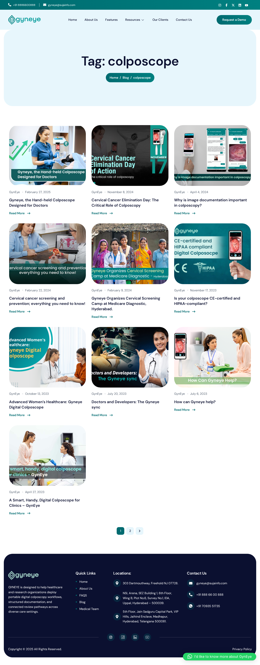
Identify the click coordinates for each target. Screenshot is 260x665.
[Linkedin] (239, 5)
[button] (219, 656)
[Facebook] (226, 5)
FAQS (83, 595)
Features (111, 20)
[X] (233, 5)
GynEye (14, 192)
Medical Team (89, 609)
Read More (17, 213)
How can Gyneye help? (195, 401)
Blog (82, 602)
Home (72, 20)
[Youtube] (246, 5)
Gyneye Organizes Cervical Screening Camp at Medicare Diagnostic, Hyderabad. (126, 303)
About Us (91, 20)
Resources (132, 20)
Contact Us (184, 20)
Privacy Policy (242, 649)
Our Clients (160, 20)
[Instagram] (219, 5)
